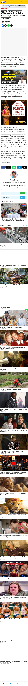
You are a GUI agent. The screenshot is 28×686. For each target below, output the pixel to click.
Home (3, 5)
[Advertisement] (14, 42)
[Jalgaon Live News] (3, 2)
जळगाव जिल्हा (7, 5)
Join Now (22, 193)
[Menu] (26, 2)
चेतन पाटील (8, 21)
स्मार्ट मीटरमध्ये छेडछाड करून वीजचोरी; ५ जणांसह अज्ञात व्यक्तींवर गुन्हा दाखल (13, 220)
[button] (22, 2)
